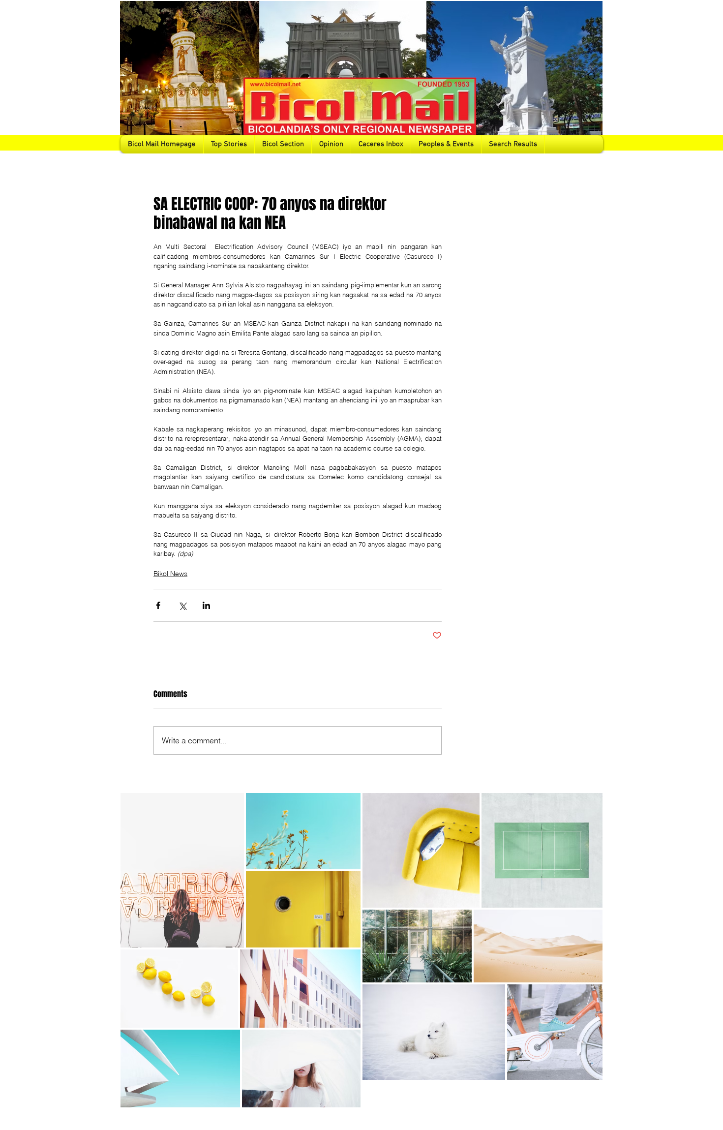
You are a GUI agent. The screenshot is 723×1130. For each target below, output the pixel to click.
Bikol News (170, 573)
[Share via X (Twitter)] (182, 605)
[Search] (592, 76)
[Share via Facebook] (158, 605)
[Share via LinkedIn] (206, 605)
